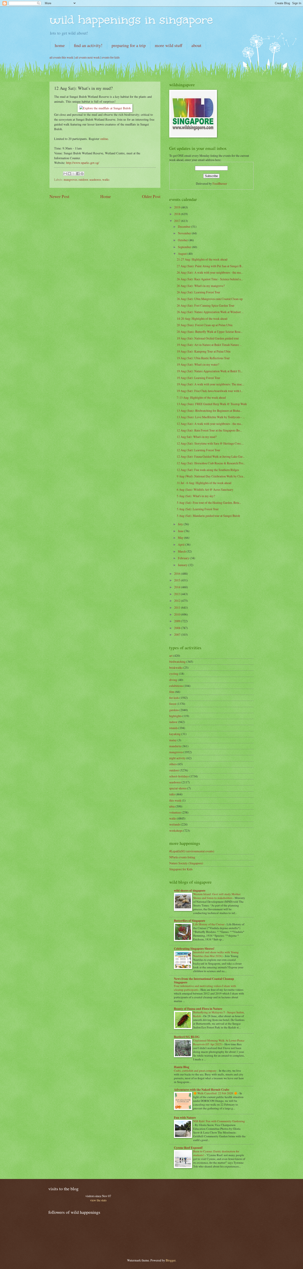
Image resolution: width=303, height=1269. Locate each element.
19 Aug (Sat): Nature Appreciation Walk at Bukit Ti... (209, 371)
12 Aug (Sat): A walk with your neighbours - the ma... (210, 424)
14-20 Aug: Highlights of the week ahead (202, 318)
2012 (177, 600)
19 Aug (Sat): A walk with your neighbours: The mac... (210, 384)
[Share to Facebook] (78, 173)
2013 (177, 594)
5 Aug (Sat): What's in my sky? (196, 496)
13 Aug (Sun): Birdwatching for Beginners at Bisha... (209, 410)
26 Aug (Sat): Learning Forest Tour (198, 292)
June (181, 531)
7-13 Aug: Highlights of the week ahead (201, 397)
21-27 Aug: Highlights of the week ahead (202, 259)
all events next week (87, 57)
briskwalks (176, 667)
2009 (177, 621)
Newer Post (59, 196)
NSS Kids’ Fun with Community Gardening (219, 1121)
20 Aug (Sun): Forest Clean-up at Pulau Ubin (204, 325)
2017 (177, 221)
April (181, 544)
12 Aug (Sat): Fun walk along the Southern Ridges (208, 470)
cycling (173, 673)
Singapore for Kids (181, 869)
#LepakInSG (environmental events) (191, 851)
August (182, 253)
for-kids (174, 698)
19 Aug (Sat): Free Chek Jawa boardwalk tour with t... (210, 391)
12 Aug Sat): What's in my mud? (197, 437)
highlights (175, 716)
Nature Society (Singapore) (186, 863)
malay (173, 740)
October (183, 240)
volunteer (175, 812)
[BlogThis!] (69, 173)
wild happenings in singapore (131, 19)
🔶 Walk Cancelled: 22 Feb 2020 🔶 (215, 1093)
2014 (177, 587)
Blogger (170, 1260)
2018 (177, 214)
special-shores (178, 788)
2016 (177, 573)
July (181, 524)
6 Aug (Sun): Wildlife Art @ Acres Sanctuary (205, 489)
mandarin (175, 746)
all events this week (61, 57)
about (196, 45)
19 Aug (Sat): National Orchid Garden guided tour (208, 338)
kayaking (175, 734)
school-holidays (179, 776)
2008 (177, 628)
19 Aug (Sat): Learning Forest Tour (198, 378)
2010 (177, 614)
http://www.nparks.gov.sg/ (82, 163)
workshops (176, 830)
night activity (177, 758)
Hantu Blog (181, 1067)
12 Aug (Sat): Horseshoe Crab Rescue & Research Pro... (211, 463)
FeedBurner (219, 183)
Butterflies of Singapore (189, 920)
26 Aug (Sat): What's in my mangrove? (201, 286)
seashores (95, 179)
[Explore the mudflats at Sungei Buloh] (105, 108)
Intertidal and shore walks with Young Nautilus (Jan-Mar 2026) (216, 954)
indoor (173, 722)
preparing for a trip (129, 45)
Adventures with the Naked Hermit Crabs (201, 1089)
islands (173, 728)
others (173, 764)
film (171, 692)
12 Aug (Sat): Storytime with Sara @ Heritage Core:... (210, 443)
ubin (172, 806)
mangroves (70, 179)
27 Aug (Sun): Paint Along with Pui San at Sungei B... (210, 266)
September (185, 247)
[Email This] (65, 173)
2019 (177, 207)
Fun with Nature (185, 1117)
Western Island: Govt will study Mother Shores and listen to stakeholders (216, 896)
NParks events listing (182, 857)
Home (105, 196)
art (171, 655)
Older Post (151, 196)
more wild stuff (168, 45)
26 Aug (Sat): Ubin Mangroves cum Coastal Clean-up (210, 299)
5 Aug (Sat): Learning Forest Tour (198, 509)
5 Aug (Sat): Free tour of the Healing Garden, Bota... (209, 502)
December (184, 226)
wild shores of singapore (189, 890)
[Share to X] (73, 173)
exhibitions (176, 686)
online (104, 139)
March (182, 551)
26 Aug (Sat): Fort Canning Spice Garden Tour (205, 305)
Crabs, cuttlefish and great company (195, 1071)
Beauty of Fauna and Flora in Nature (198, 1008)
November (185, 233)
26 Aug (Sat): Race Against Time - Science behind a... (210, 279)
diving (173, 680)
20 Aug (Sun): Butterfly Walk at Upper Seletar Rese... (209, 332)
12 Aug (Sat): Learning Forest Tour (198, 450)
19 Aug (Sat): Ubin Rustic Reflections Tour (203, 358)
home (60, 45)
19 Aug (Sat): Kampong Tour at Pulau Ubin (203, 351)
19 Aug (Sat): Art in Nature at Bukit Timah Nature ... (209, 345)
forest (172, 704)
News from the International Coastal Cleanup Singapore (204, 981)
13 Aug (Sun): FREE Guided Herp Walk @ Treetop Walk (212, 404)
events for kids (111, 57)
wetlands (174, 824)
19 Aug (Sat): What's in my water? (198, 364)
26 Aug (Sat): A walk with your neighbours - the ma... (210, 272)
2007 (177, 634)
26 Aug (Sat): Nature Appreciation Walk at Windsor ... (210, 312)
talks (172, 794)
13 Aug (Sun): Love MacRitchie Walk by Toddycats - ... (211, 417)
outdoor (83, 179)
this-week (175, 800)
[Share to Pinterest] (82, 173)
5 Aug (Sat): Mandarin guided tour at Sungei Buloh (208, 516)
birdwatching (177, 661)
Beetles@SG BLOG (187, 1037)
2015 (177, 580)
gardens (174, 710)
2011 (177, 607)
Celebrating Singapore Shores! (194, 948)
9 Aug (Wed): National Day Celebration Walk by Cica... (211, 476)
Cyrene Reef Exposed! (188, 1147)
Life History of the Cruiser (209, 924)
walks (105, 179)
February (184, 558)
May (181, 537)
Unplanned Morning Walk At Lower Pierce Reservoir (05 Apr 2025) (218, 1042)
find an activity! (88, 45)
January (183, 565)
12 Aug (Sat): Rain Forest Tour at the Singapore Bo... (209, 430)
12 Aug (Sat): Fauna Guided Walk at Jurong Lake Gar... (210, 456)
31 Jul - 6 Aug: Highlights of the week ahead (204, 483)
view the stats (98, 1200)
